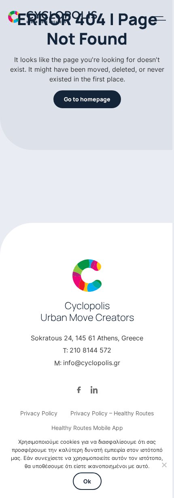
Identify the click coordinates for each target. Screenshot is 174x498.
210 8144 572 (90, 350)
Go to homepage (87, 99)
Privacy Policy (38, 413)
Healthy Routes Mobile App (87, 427)
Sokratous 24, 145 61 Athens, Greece (87, 338)
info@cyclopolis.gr (91, 363)
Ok (87, 481)
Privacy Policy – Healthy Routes (112, 413)
